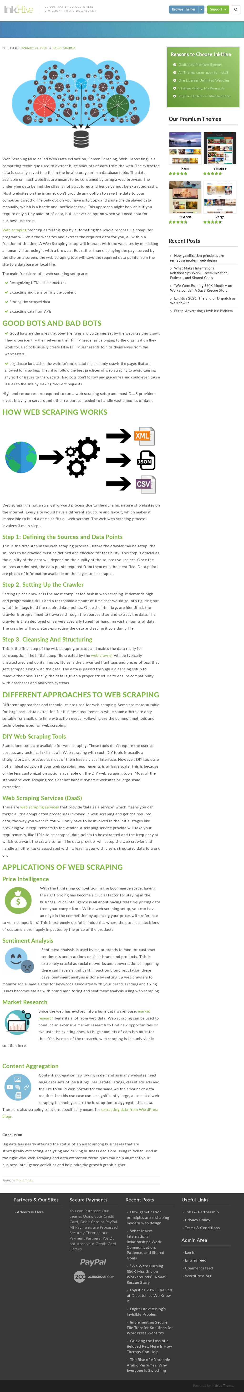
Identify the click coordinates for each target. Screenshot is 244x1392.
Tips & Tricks (24, 1180)
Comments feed (199, 1268)
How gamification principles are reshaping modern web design (148, 1217)
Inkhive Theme (222, 1385)
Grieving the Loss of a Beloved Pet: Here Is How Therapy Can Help (149, 1346)
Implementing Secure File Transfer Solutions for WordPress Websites (150, 1327)
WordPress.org (198, 1276)
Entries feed (195, 1260)
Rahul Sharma (64, 48)
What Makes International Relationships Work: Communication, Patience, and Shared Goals (199, 273)
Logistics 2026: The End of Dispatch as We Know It (149, 1295)
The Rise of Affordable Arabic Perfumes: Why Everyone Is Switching (148, 1365)
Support (216, 9)
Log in (190, 1252)
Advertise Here (30, 1212)
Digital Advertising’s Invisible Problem (203, 311)
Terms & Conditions (202, 1228)
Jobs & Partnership (202, 1212)
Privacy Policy (197, 1220)
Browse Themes (183, 9)
